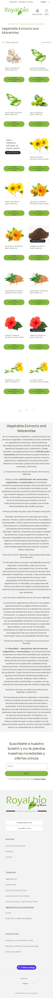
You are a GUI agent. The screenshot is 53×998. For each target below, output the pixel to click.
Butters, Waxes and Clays (16, 890)
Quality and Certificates (15, 846)
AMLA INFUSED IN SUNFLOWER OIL (36, 114)
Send (26, 773)
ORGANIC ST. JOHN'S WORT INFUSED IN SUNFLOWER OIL (12, 381)
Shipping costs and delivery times (19, 940)
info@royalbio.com (24, 823)
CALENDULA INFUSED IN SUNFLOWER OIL (14, 247)
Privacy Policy (40, 779)
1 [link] (19, 410)
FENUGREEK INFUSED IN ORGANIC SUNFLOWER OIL (14, 292)
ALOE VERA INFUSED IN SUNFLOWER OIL (13, 114)
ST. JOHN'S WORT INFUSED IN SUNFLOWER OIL (39, 381)
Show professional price (14, 79)
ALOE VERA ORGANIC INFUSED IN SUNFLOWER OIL (39, 69)
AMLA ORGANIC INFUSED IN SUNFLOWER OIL (12, 145)
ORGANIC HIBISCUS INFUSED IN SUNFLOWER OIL (14, 336)
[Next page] (33, 410)
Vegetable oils (11, 879)
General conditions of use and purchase (22, 946)
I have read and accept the (28, 779)
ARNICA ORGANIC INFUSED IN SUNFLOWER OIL (39, 158)
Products (9, 851)
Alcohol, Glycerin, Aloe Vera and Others (22, 902)
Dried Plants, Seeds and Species (19, 918)
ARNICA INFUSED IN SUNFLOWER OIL (12, 203)
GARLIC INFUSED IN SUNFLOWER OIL (12, 69)
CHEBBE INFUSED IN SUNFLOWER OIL (37, 247)
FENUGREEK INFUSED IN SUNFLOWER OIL (39, 292)
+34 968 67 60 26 (24, 828)
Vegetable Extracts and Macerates (32, 24)
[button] (46, 11)
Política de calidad (13, 952)
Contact (9, 857)
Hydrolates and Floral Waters (18, 896)
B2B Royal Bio (13, 24)
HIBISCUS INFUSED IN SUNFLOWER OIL (37, 336)
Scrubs (8, 913)
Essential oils (11, 885)
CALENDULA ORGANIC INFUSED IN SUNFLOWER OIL (39, 203)
